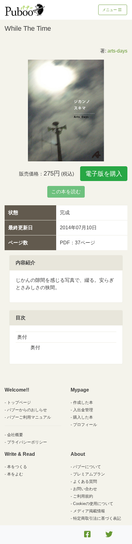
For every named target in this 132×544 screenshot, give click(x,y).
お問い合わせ (85, 489)
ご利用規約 (83, 496)
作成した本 (83, 402)
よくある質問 (85, 481)
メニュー (110, 10)
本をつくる (17, 466)
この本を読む (66, 191)
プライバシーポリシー (27, 442)
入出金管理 (83, 410)
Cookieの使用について (93, 503)
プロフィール (85, 424)
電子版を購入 (103, 173)
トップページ (19, 402)
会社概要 (15, 434)
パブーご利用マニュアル (29, 417)
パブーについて (87, 466)
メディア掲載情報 (89, 511)
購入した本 (83, 417)
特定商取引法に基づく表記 (97, 518)
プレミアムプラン (89, 474)
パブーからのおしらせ (27, 410)
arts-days (117, 50)
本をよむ (15, 474)
